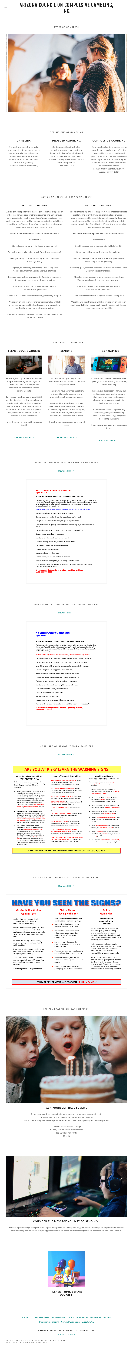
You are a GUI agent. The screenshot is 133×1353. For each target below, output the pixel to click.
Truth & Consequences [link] (78, 1317)
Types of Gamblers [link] (40, 1317)
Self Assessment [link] (58, 1317)
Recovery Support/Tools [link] (100, 1317)
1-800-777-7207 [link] (66, 1335)
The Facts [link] (26, 1317)
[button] (6, 8)
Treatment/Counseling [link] (49, 1322)
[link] (66, 12)
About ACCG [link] (88, 1322)
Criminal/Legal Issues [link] (70, 1322)
